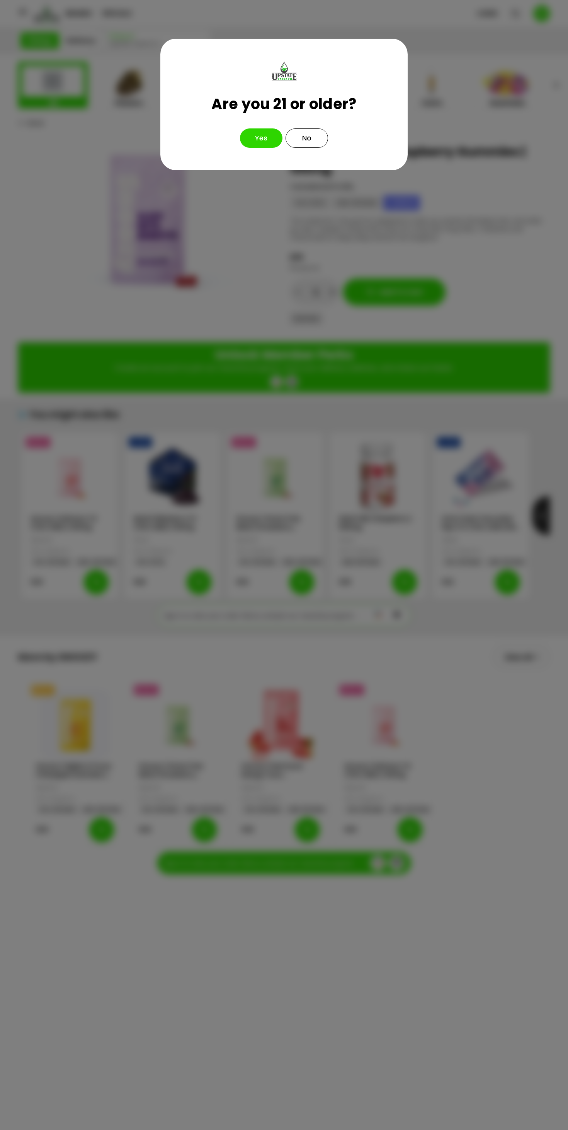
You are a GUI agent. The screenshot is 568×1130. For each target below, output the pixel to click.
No (306, 138)
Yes (261, 138)
